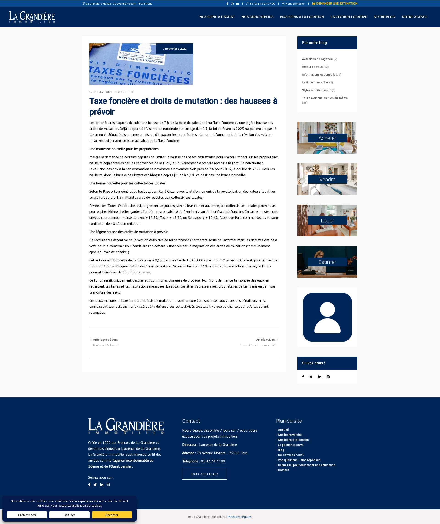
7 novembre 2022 (174, 48)
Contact (283, 470)
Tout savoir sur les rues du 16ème (325, 98)
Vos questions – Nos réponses (299, 460)
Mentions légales (240, 517)
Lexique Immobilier (315, 82)
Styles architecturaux (316, 90)
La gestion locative (291, 445)
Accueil (283, 429)
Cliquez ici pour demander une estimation (306, 465)
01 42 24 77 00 (213, 461)
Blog (281, 450)
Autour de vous (312, 67)
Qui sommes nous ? (291, 455)
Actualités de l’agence (317, 59)
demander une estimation (337, 3)
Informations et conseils (111, 92)
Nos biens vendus (290, 434)
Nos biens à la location (293, 440)
